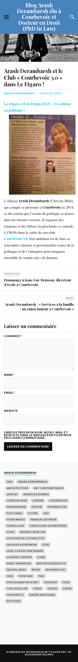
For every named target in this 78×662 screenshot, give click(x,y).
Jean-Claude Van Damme (25, 550)
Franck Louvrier (44, 519)
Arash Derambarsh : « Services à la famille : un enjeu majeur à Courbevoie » (39, 306)
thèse (67, 588)
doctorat (15, 513)
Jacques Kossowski (22, 544)
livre (41, 557)
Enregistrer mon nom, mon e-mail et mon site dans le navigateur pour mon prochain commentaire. (37, 435)
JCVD (45, 544)
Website (11, 411)
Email (9, 392)
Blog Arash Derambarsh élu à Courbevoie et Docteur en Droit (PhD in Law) (39, 16)
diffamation (57, 506)
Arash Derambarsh (19, 93)
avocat (12, 494)
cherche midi (17, 500)
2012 (10, 481)
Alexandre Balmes (39, 654)
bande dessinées (36, 494)
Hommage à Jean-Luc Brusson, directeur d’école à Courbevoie (37, 282)
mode (36, 569)
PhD (41, 576)
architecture (17, 488)
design (37, 506)
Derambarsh (16, 506)
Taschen (50, 582)
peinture (26, 576)
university (15, 594)
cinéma (38, 500)
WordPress (35, 651)
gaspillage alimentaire (48, 525)
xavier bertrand (42, 594)
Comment (13, 336)
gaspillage (15, 525)
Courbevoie (58, 500)
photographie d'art (23, 582)
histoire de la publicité (26, 538)
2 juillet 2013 (50, 93)
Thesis (52, 588)
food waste (16, 519)
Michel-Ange (16, 569)
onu (10, 576)
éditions (14, 601)
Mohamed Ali (56, 569)
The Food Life (17, 588)
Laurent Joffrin (19, 557)
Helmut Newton (32, 532)
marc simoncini (19, 563)
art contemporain (48, 488)
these (37, 588)
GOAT (11, 532)
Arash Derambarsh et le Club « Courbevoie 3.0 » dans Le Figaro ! (33, 77)
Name (9, 375)
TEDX (66, 582)
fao (46, 513)
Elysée (33, 513)
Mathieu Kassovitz (51, 563)
